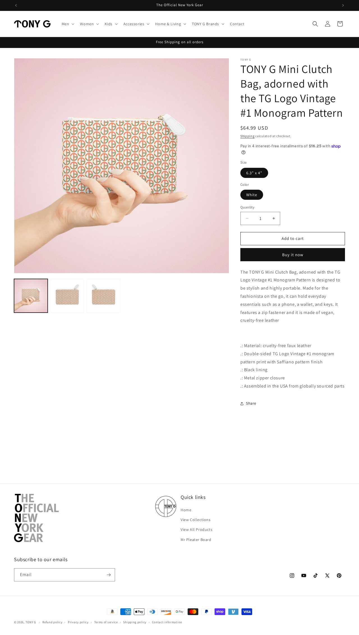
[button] (67, 24)
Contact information (167, 622)
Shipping (247, 136)
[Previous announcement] (16, 5)
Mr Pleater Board (196, 539)
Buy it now (292, 254)
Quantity (247, 207)
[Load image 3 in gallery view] (103, 296)
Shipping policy (134, 622)
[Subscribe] (108, 574)
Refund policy (52, 622)
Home (186, 509)
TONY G (31, 622)
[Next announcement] (343, 5)
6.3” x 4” (254, 172)
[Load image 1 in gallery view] (31, 296)
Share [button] (251, 403)
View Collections (196, 519)
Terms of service (106, 622)
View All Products (196, 529)
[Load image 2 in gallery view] (67, 296)
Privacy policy (78, 622)
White (251, 194)
